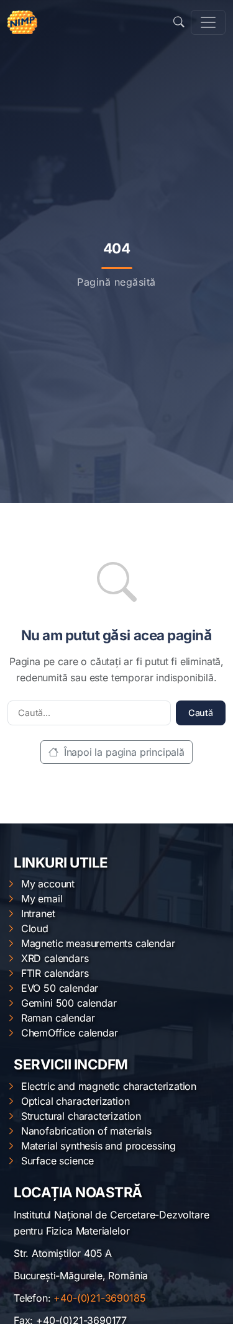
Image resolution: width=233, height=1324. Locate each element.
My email (42, 898)
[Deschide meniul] (208, 22)
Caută (200, 712)
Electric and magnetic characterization (108, 1086)
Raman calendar (58, 1018)
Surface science (57, 1160)
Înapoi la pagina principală (123, 752)
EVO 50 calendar (59, 988)
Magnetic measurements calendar (98, 943)
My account (48, 883)
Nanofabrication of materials (86, 1131)
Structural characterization (81, 1116)
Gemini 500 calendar (69, 1003)
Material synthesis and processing (98, 1146)
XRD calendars (55, 958)
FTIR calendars (55, 973)
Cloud (34, 928)
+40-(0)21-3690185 (99, 1298)
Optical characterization (75, 1101)
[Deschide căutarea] (179, 22)
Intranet (38, 913)
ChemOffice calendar (69, 1033)
